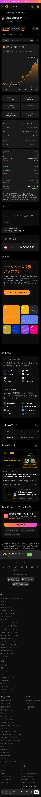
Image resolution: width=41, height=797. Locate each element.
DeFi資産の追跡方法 (27, 776)
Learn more (30, 2)
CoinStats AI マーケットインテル (10, 610)
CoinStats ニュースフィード (8, 689)
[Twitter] (36, 136)
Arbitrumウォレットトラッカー (9, 626)
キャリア (3, 674)
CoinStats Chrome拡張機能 (32, 701)
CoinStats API (4, 680)
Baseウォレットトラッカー (8, 638)
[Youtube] (32, 568)
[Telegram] (33, 136)
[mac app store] (20, 584)
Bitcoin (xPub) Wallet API (8, 762)
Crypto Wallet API (5, 749)
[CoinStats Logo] (11, 6)
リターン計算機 (5, 704)
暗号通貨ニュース (5, 607)
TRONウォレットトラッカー (9, 644)
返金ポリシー (4, 782)
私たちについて (5, 692)
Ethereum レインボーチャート (9, 716)
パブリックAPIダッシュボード (9, 686)
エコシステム (4, 656)
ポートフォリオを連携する (16, 292)
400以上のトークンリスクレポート (11, 740)
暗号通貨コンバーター (7, 710)
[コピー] (33, 123)
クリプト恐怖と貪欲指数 (7, 719)
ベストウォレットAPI (13, 534)
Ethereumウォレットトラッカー (10, 635)
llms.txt (2, 746)
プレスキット (4, 671)
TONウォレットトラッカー (8, 641)
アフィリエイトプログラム (8, 613)
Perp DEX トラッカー (7, 653)
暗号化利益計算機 (5, 701)
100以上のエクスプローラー (8, 737)
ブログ (2, 604)
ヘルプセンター (26, 770)
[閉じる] (38, 1)
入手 (29, 554)
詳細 (36, 425)
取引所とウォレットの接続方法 (30, 773)
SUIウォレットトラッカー (8, 650)
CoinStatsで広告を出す (7, 677)
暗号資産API (19, 525)
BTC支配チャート (5, 728)
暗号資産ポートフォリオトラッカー (11, 598)
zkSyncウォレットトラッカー (9, 623)
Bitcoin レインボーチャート (8, 713)
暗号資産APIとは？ (12, 530)
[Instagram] (9, 568)
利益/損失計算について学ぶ (29, 779)
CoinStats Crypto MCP (7, 743)
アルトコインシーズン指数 (8, 731)
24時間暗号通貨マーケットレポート (11, 725)
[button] (33, 123)
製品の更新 (3, 665)
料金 (1, 668)
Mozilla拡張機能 (29, 707)
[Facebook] (37, 568)
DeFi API (3, 759)
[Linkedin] (27, 568)
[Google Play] (27, 579)
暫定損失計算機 (5, 707)
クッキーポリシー (5, 779)
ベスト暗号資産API (29, 530)
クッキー (10, 791)
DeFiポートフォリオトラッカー (9, 617)
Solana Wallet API (5, 752)
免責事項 (3, 770)
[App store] (13, 579)
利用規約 (3, 773)
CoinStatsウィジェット (7, 722)
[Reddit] (22, 568)
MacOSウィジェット (30, 704)
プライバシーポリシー (7, 776)
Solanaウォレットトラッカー (9, 629)
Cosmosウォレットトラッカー (9, 632)
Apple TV (27, 710)
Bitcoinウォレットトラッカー (9, 647)
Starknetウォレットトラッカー (9, 620)
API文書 (2, 683)
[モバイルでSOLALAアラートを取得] (23, 29)
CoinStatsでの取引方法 (28, 782)
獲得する (3, 601)
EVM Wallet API (5, 756)
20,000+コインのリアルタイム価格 (11, 734)
